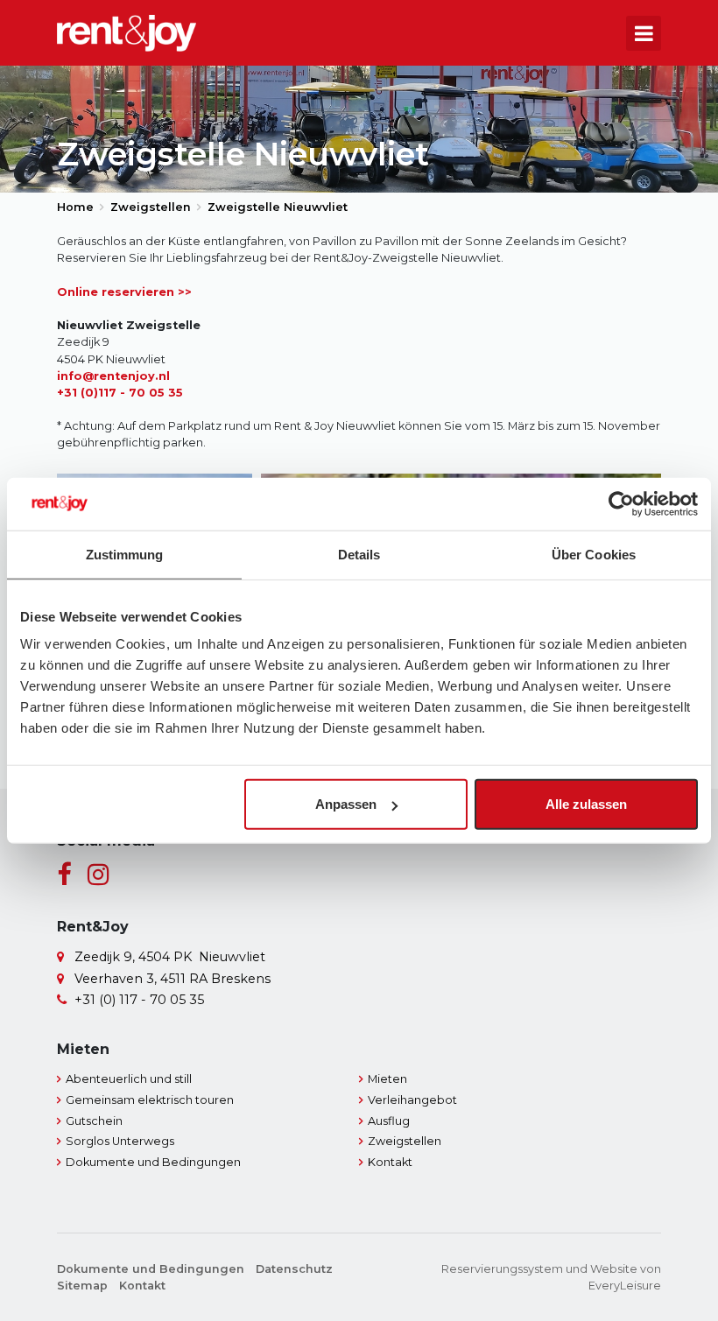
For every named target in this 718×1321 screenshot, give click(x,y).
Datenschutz (294, 1268)
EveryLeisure (624, 1285)
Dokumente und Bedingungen (153, 1162)
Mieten (387, 1079)
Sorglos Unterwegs (120, 1141)
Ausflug (389, 1121)
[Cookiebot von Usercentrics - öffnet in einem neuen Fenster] (621, 503)
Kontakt (390, 1162)
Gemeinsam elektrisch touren (150, 1100)
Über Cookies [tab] (594, 553)
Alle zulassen (586, 804)
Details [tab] (359, 553)
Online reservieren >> (124, 292)
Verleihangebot (412, 1100)
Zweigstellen (404, 1141)
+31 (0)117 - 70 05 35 (120, 392)
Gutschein (94, 1121)
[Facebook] (64, 875)
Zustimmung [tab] (125, 553)
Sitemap (82, 1285)
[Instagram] (98, 875)
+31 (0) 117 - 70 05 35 (139, 1000)
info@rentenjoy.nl (113, 376)
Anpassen (346, 804)
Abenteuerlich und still (129, 1079)
